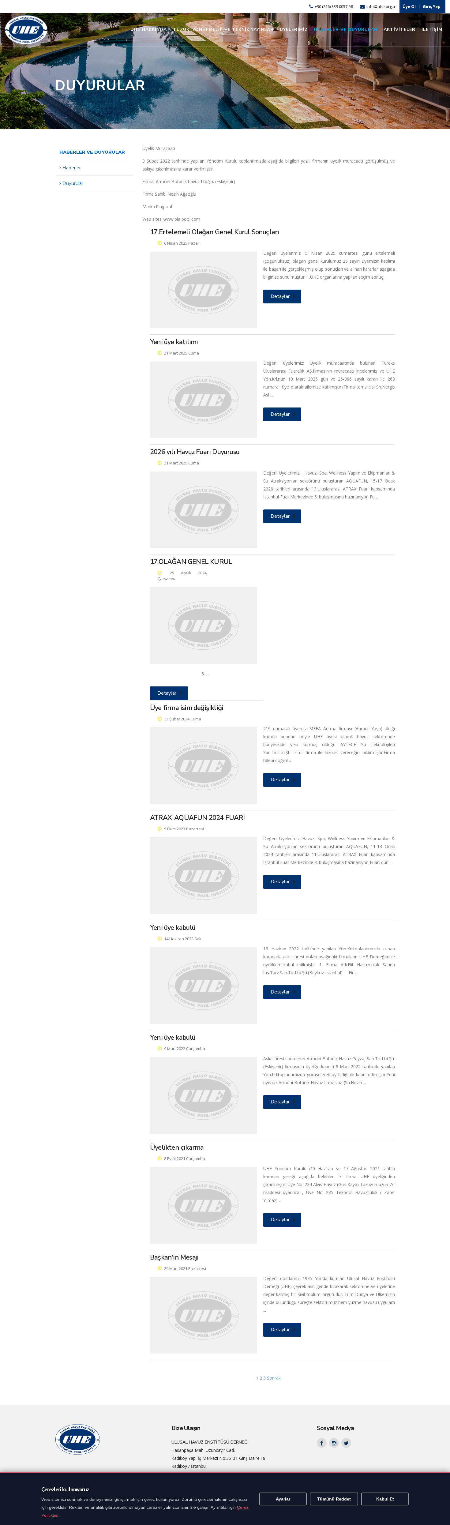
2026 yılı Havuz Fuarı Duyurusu (194, 451)
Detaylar (280, 296)
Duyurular (72, 183)
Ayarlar (283, 1499)
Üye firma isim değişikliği (186, 707)
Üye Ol (409, 6)
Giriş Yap (432, 6)
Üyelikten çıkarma (177, 1147)
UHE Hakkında (148, 29)
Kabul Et (385, 1499)
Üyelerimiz (294, 29)
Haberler (71, 168)
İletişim (432, 29)
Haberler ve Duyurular (345, 29)
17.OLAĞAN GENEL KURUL (191, 561)
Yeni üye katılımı (174, 342)
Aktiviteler (399, 29)
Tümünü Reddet (334, 1499)
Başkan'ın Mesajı (174, 1257)
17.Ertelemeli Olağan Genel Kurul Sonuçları (214, 232)
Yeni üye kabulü (172, 927)
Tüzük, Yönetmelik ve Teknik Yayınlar (223, 29)
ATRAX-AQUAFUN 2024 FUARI (197, 817)
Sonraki (274, 1378)
